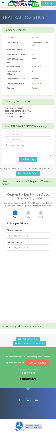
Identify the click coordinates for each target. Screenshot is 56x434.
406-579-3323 (13, 116)
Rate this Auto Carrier (28, 173)
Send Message (28, 159)
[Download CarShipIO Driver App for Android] (32, 379)
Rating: (3, 168)
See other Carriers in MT (28, 339)
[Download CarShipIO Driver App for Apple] (24, 379)
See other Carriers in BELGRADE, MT (29, 343)
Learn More (28, 373)
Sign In (48, 3)
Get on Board (37, 363)
